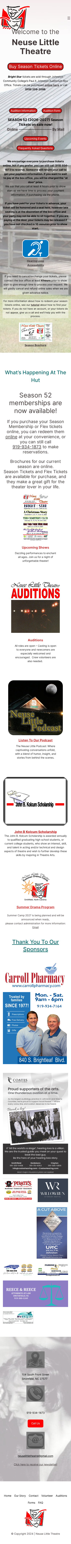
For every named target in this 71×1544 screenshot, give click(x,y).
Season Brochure (35, 345)
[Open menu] (69, 18)
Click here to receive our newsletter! (35, 1464)
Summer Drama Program (35, 907)
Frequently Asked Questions (35, 148)
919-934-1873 (27, 446)
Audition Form (51, 110)
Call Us (35, 1423)
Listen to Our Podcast (36, 740)
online (11, 436)
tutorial (35, 304)
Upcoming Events (35, 138)
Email (35, 927)
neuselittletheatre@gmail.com (35, 1455)
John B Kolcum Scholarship (35, 832)
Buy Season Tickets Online (35, 66)
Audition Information (23, 110)
